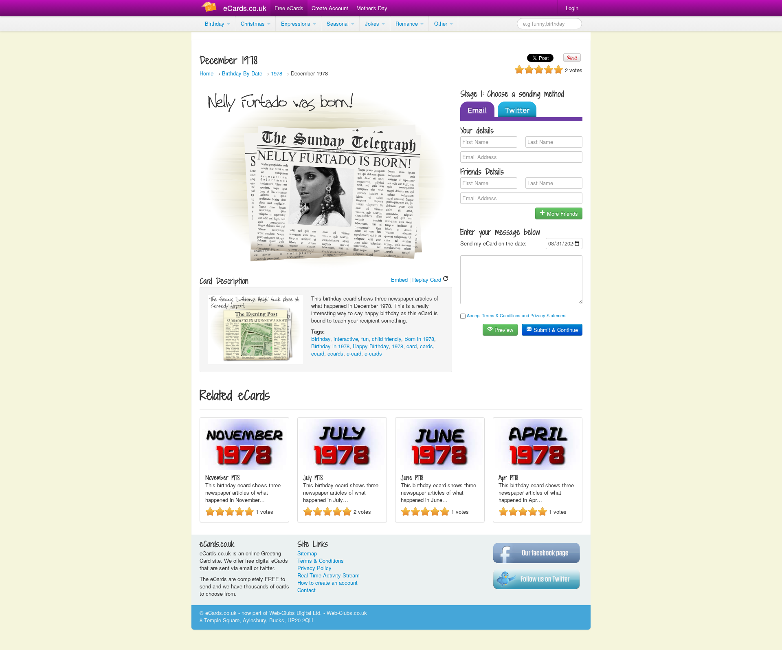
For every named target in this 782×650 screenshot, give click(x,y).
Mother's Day (371, 8)
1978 (276, 73)
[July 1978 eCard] (342, 468)
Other (441, 23)
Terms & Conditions (320, 560)
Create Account (330, 8)
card (411, 346)
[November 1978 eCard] (244, 468)
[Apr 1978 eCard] (537, 468)
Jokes (373, 23)
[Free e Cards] (210, 8)
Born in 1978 (419, 339)
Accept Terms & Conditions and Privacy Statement (517, 315)
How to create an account (327, 582)
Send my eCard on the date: (493, 243)
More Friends (561, 213)
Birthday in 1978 (330, 346)
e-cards (373, 353)
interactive (346, 339)
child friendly (386, 339)
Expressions (296, 23)
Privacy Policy (314, 568)
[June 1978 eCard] (440, 468)
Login (572, 8)
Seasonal (338, 23)
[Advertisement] (32, 155)
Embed (399, 279)
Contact (306, 590)
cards (426, 346)
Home (206, 73)
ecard (317, 353)
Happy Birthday (371, 346)
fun (365, 339)
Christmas (253, 23)
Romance (407, 23)
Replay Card (427, 279)
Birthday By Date (243, 73)
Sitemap (307, 553)
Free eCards (289, 8)
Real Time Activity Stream (328, 575)
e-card (354, 353)
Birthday (215, 23)
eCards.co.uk (244, 7)
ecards (335, 353)
